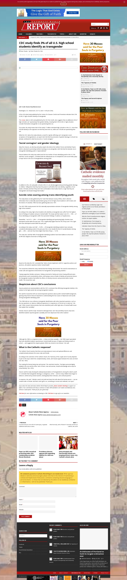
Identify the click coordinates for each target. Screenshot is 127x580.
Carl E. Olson (85, 100)
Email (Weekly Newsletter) (25, 550)
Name (21, 499)
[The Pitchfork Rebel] (50, 552)
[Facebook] (98, 28)
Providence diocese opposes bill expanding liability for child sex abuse (47, 454)
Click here (21, 393)
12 (92, 86)
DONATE (63, 4)
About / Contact (63, 573)
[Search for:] (99, 24)
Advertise (83, 34)
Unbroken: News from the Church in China (93, 226)
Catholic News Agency (38, 55)
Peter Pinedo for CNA (36, 51)
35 (92, 102)
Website (21, 509)
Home (20, 34)
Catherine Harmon (86, 558)
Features (40, 34)
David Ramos (85, 94)
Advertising (87, 573)
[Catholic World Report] (63, 31)
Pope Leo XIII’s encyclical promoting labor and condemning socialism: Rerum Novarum (27, 454)
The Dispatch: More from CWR (94, 68)
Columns (29, 34)
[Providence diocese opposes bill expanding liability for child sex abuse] (48, 443)
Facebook (21, 544)
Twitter (21, 547)
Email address (84, 249)
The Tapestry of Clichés (88, 83)
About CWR (72, 34)
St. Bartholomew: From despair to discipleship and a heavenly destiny (92, 75)
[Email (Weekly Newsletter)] (104, 28)
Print (74, 55)
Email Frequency (85, 259)
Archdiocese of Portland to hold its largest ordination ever (92, 553)
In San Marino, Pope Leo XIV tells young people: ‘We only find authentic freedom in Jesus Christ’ (93, 90)
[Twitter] (101, 28)
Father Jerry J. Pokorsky (87, 84)
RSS (20, 552)
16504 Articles (54, 412)
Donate (92, 34)
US (24, 405)
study (23, 120)
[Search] (108, 24)
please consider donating (60, 386)
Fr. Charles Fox (85, 78)
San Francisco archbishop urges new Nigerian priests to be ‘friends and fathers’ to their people (93, 206)
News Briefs (22, 37)
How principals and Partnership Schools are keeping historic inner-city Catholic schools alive (68, 454)
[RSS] (107, 28)
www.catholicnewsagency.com (51, 415)
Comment (22, 486)
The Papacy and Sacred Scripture (91, 98)
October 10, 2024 (25, 55)
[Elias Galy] (50, 530)
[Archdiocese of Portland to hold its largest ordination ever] (94, 539)
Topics (62, 34)
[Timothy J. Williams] (50, 545)
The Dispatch (51, 34)
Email (20, 504)
